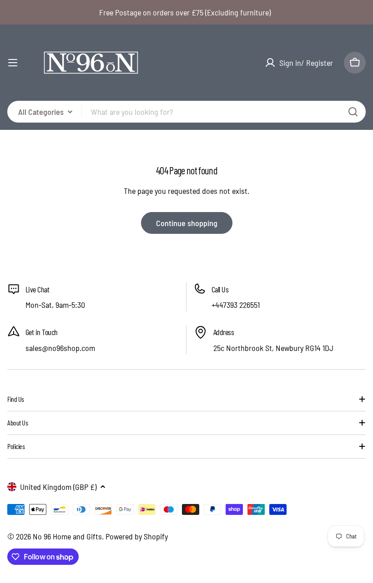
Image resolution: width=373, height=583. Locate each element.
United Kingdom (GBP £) (58, 487)
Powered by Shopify (137, 536)
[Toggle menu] (12, 62)
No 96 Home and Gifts (67, 536)
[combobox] (186, 112)
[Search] (353, 111)
